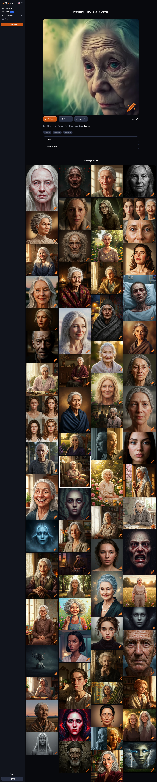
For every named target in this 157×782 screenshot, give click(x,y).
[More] (129, 119)
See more (87, 126)
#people (47, 132)
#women (57, 132)
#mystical (67, 132)
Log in (12, 774)
